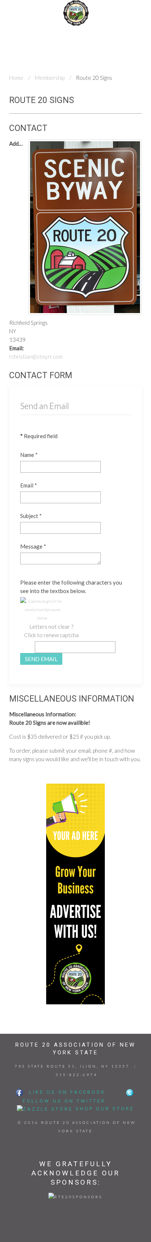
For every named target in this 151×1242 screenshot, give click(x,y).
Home (16, 77)
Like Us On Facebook (65, 1092)
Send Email (41, 659)
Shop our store (105, 1108)
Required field (39, 436)
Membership (50, 77)
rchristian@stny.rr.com (36, 356)
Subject (31, 515)
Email (28, 485)
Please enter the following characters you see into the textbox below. (71, 586)
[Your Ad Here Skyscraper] (75, 893)
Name (29, 454)
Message (33, 546)
